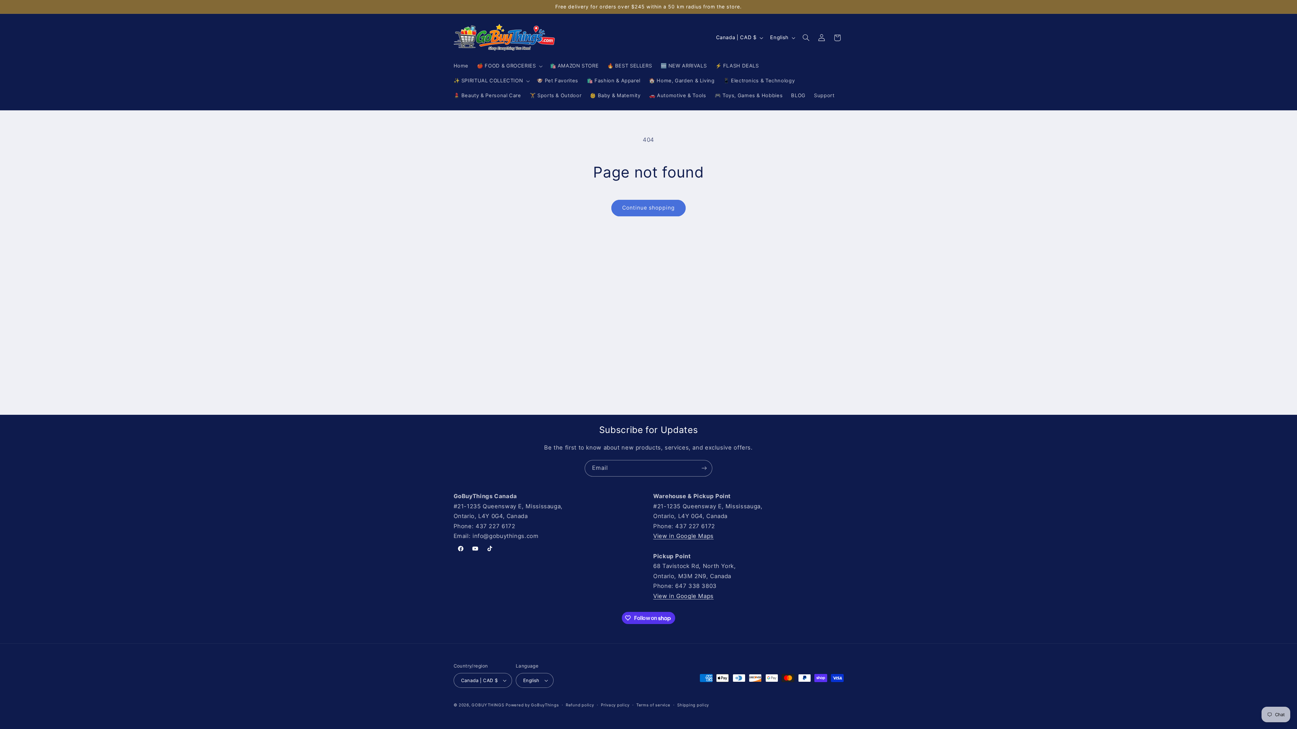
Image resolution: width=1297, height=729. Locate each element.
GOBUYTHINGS (488, 705)
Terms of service (653, 705)
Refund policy (580, 705)
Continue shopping (648, 208)
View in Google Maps (683, 536)
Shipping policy (693, 705)
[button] (509, 66)
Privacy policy (615, 705)
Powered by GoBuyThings (532, 705)
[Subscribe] (704, 468)
